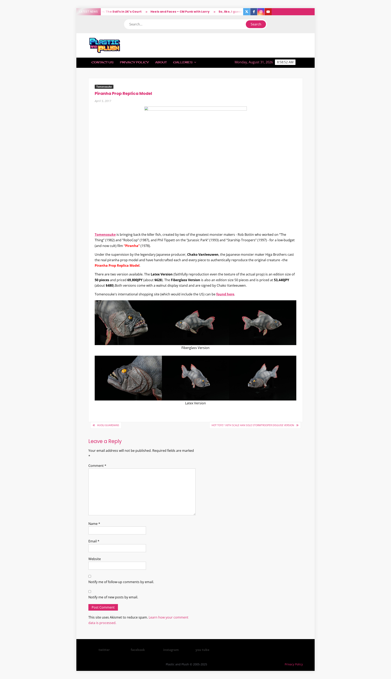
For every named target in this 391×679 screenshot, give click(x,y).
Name (94, 523)
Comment (97, 465)
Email (93, 541)
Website (94, 559)
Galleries (182, 62)
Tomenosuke (104, 86)
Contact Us (102, 62)
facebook (138, 650)
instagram (171, 650)
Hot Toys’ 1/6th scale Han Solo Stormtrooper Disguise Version (253, 425)
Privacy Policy (134, 62)
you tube (202, 650)
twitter (104, 650)
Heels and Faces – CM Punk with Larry (169, 12)
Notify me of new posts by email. (113, 597)
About (161, 62)
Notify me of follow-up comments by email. (121, 582)
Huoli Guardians (108, 425)
